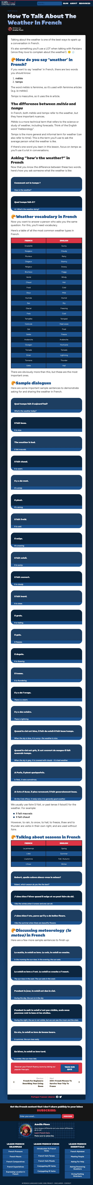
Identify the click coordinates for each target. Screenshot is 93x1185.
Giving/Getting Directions (77, 1175)
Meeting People (77, 1156)
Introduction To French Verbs (46, 1150)
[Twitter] (60, 1097)
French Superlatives (15, 1167)
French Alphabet (77, 1151)
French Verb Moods (46, 1161)
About (73, 3)
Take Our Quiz (70, 1068)
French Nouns (15, 1156)
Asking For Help (77, 1162)
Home (9, 11)
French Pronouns (15, 1151)
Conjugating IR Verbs (46, 1171)
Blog (65, 3)
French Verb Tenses (46, 1156)
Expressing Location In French (15, 1173)
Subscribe (68, 1116)
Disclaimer (58, 1183)
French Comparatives (15, 1162)
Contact (67, 1183)
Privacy (50, 1183)
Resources (84, 3)
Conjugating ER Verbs (46, 1166)
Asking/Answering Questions (77, 1168)
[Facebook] (57, 1097)
